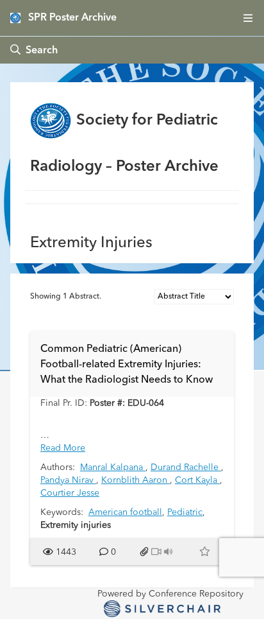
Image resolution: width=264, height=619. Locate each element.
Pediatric (184, 512)
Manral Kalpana (112, 467)
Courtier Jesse (69, 493)
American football (125, 512)
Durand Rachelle (186, 467)
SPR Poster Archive (72, 18)
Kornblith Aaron (135, 480)
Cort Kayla (197, 480)
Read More (62, 448)
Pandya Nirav (68, 480)
